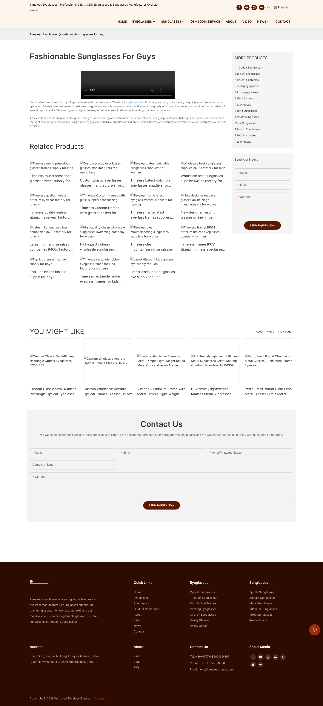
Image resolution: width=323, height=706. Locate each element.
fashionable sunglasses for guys (83, 34)
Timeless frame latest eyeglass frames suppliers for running (150, 215)
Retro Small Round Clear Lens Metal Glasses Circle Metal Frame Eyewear (268, 392)
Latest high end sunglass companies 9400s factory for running (50, 247)
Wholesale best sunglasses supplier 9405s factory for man (202, 178)
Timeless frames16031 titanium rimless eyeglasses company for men (202, 247)
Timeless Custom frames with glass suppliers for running (99, 210)
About (259, 331)
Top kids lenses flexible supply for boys (48, 274)
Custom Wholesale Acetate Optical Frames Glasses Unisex (108, 391)
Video (270, 331)
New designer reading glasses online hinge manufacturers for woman (201, 215)
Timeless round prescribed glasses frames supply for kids (51, 178)
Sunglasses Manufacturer (139, 102)
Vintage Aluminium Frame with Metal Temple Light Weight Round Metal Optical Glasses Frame (161, 392)
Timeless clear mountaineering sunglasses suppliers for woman (151, 247)
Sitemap (99, 698)
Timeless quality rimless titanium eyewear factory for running (50, 215)
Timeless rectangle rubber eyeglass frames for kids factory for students (100, 279)
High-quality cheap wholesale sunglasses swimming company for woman (98, 247)
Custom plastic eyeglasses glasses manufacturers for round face (101, 183)
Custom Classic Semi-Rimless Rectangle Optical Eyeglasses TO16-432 (53, 392)
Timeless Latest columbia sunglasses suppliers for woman (150, 183)
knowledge (284, 331)
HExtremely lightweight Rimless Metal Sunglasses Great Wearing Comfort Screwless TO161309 (211, 392)
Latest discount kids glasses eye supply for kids (152, 274)
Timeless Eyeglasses (44, 34)
